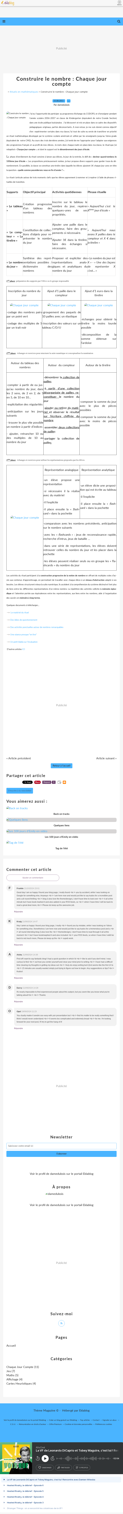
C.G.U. (13, 1424)
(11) (22, 1367)
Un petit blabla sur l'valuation (23, 642)
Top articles (85, 1420)
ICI (23, 649)
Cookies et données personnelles (78, 1424)
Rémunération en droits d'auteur (32, 1424)
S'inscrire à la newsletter (19, 791)
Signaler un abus (109, 1420)
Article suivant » (106, 758)
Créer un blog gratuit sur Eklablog (63, 1420)
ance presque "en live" (27, 635)
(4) (14, 1379)
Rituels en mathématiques (24, 91)
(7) (10, 1371)
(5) (12, 1375)
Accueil (11, 1345)
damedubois (58, 1174)
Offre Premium (55, 1424)
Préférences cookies (103, 1424)
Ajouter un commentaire (32, 878)
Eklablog (84, 1410)
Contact (96, 1420)
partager (65, 1468)
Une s (13, 635)
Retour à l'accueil (61, 766)
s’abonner (46, 1468)
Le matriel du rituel (20, 613)
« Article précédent (18, 758)
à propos (83, 1468)
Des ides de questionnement (23, 620)
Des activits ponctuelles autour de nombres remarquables (36, 627)
